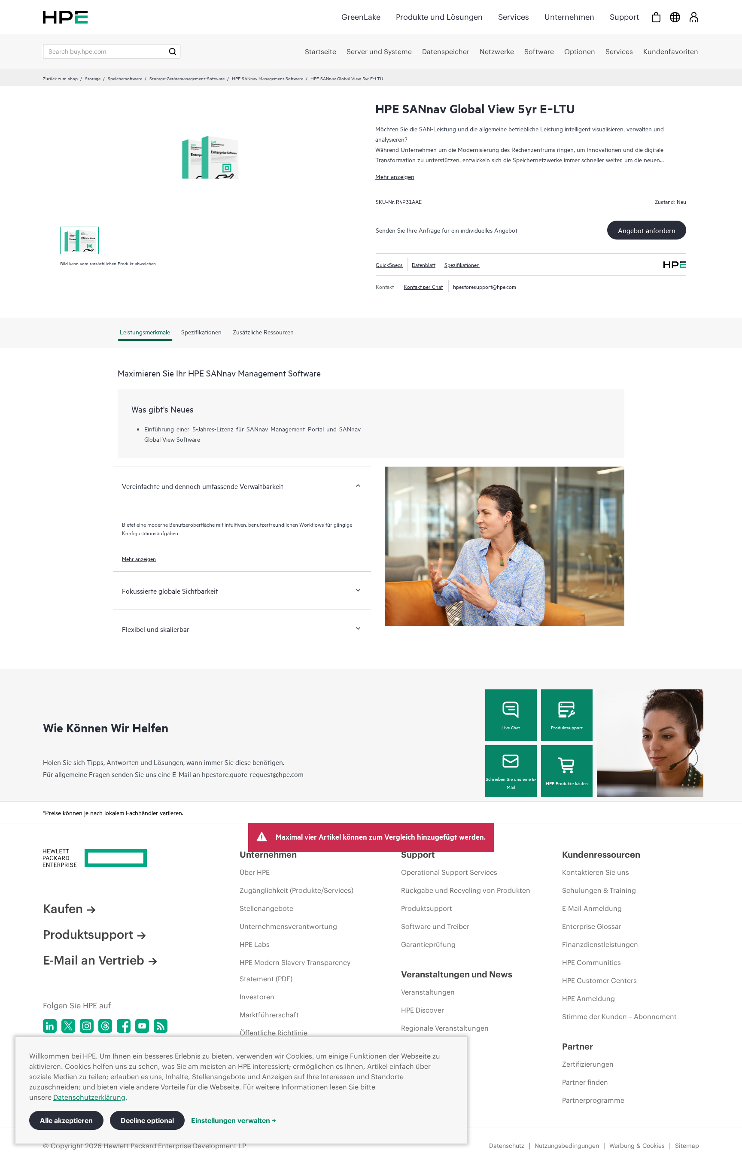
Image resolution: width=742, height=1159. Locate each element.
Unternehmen (569, 17)
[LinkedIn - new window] (50, 1026)
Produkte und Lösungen (439, 17)
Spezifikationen (462, 264)
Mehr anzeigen (394, 176)
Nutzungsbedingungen (567, 1146)
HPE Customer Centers (599, 980)
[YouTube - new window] (142, 1026)
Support (624, 17)
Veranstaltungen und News (456, 974)
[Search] (172, 51)
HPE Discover (422, 1010)
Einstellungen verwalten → (233, 1120)
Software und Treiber (435, 926)
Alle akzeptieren (66, 1120)
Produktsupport (567, 727)
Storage (92, 78)
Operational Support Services (449, 872)
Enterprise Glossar (591, 926)
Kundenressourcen (601, 854)
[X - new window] (68, 1026)
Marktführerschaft (269, 1014)
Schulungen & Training (599, 890)
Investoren (257, 996)
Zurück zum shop (60, 78)
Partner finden (585, 1082)
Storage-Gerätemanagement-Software (187, 78)
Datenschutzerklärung (89, 1097)
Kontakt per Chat (423, 286)
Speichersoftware (125, 78)
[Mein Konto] (694, 17)
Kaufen (63, 908)
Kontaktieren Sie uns (595, 872)
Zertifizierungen (588, 1064)
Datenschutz (506, 1146)
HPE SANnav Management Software (267, 78)
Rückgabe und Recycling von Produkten (465, 890)
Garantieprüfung (428, 944)
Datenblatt (423, 264)
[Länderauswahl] (675, 17)
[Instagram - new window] (87, 1026)
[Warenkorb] (656, 17)
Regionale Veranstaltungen (445, 1028)
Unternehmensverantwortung (288, 926)
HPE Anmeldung (588, 998)
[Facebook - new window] (124, 1026)
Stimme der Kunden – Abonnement (619, 1016)
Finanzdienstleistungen (600, 944)
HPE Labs (255, 944)
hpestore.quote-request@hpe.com (253, 774)
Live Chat (511, 727)
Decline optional (147, 1120)
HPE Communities (591, 962)
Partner (577, 1046)
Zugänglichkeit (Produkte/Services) (296, 890)
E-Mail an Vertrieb (93, 960)
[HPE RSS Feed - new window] (160, 1026)
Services (513, 17)
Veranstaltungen (428, 992)
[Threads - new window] (105, 1026)
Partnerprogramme (593, 1100)
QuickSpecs (389, 264)
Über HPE (255, 872)
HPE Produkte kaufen (567, 783)
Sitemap (687, 1146)
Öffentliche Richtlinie (273, 1033)
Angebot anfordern (646, 230)
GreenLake (360, 17)
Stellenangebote (266, 908)
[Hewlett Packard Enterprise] (65, 17)
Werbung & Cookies (637, 1146)
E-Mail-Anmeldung (592, 908)
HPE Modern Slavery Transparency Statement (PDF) (295, 970)
